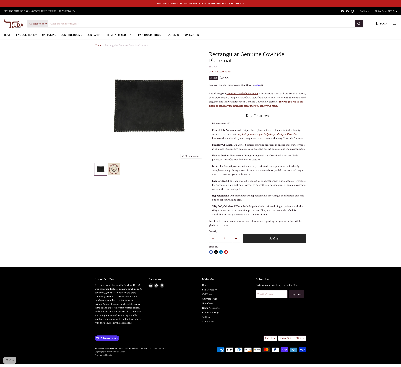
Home (7, 35)
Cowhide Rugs (71, 35)
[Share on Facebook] (211, 252)
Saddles (173, 35)
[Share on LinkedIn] (221, 252)
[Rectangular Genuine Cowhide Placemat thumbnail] (114, 169)
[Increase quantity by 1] (236, 238)
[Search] (359, 23)
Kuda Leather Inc (221, 71)
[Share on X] (216, 252)
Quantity (213, 231)
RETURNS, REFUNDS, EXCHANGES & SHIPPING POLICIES (30, 11)
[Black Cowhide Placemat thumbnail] (100, 169)
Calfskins (49, 35)
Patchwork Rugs (150, 35)
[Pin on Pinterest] (226, 252)
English (363, 11)
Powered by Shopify (103, 355)
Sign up (296, 294)
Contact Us (191, 35)
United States (385, 11)
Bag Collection (26, 35)
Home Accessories (119, 35)
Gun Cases (93, 35)
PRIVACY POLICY (67, 11)
